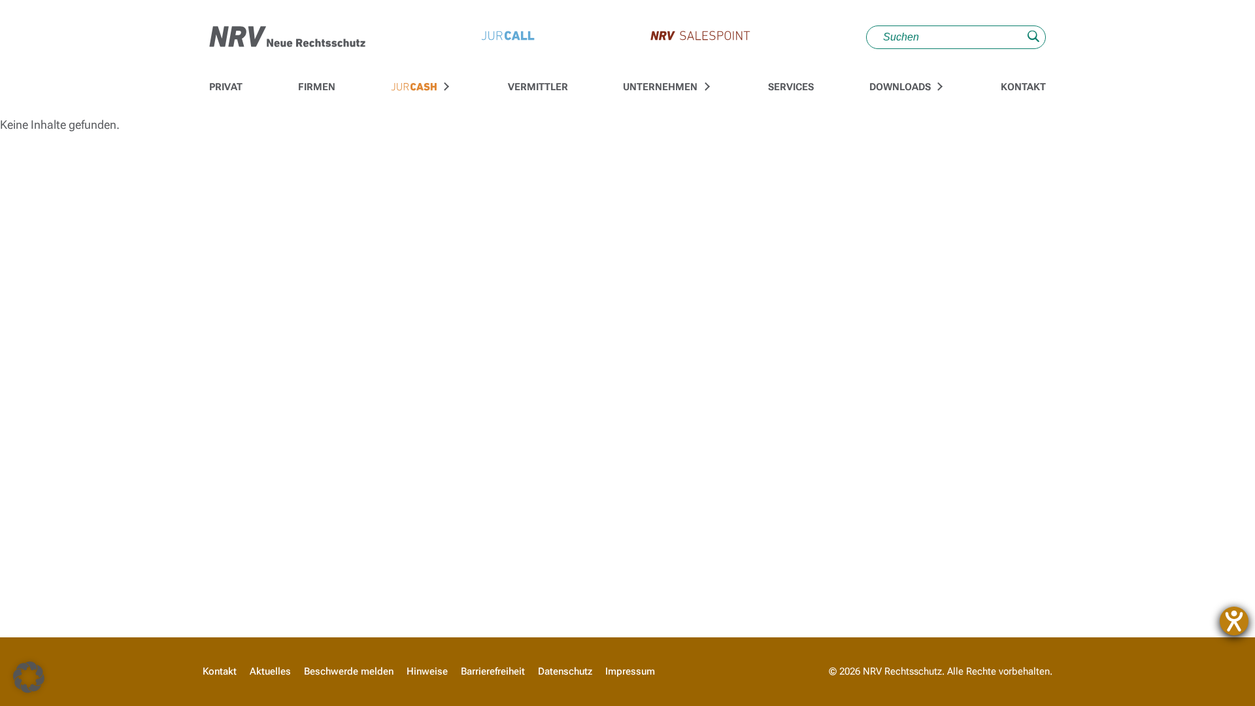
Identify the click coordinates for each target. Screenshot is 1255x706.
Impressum (630, 671)
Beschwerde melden (348, 671)
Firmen (316, 87)
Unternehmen (660, 87)
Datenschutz (565, 671)
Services (791, 87)
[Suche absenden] (1033, 37)
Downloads (900, 87)
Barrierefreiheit (493, 671)
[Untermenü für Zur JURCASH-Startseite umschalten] (445, 87)
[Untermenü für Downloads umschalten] (938, 87)
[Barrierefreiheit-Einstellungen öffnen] (1234, 621)
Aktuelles (270, 671)
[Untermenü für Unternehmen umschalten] (705, 87)
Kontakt (1023, 87)
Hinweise (427, 671)
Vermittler (538, 87)
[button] (29, 677)
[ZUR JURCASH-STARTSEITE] (414, 87)
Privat (226, 87)
